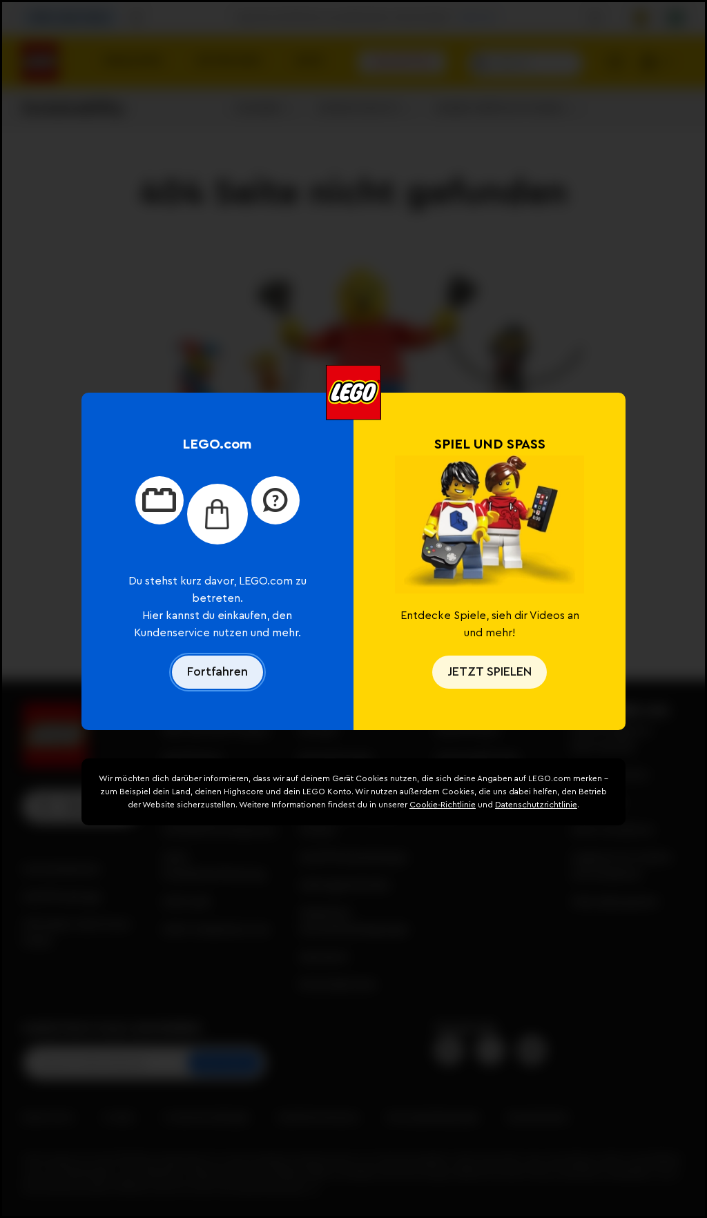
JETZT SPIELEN (489, 671)
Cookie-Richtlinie (442, 804)
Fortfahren (217, 671)
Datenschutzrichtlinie (536, 804)
